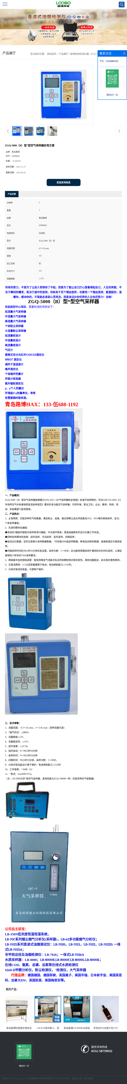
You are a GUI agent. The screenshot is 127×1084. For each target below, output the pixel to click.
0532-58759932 (101, 1051)
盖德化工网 (77, 1078)
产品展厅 (63, 54)
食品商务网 (88, 1078)
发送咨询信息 (63, 182)
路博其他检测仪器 (79, 54)
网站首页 (51, 54)
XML (58, 1078)
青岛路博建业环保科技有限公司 (41, 1078)
